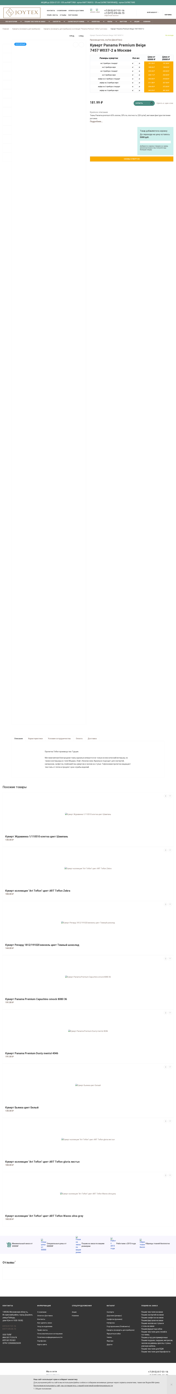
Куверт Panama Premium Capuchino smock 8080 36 (36, 999)
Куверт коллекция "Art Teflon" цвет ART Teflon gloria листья (42, 1161)
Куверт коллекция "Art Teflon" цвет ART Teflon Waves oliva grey (44, 1215)
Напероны (96, 21)
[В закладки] (75, 44)
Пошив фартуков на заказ (152, 1320)
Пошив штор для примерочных (154, 1337)
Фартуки (123, 21)
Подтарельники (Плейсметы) (118, 1326)
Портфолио (73, 15)
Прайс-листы (52, 15)
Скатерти (56, 21)
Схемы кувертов (132, 159)
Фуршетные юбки (114, 1334)
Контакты (51, 10)
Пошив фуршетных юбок (151, 1329)
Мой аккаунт (152, 12)
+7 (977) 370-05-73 (114, 13)
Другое (109, 1344)
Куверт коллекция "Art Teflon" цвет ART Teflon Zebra (37, 890)
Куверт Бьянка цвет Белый (22, 1107)
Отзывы (63, 15)
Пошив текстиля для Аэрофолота (155, 1352)
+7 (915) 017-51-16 (114, 10)
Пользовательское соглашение (49, 1334)
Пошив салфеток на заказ (152, 1318)
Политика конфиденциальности (49, 1337)
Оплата (79, 739)
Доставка (92, 739)
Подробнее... (96, 121)
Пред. (72, 36)
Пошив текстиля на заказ (34, 21)
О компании (61, 10)
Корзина (168, 15)
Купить (139, 103)
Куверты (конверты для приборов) (121, 1330)
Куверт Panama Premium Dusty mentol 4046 (31, 1053)
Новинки (146, 21)
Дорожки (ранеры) (114, 1316)
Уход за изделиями (44, 1326)
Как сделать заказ (44, 1323)
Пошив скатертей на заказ (152, 1315)
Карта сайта (42, 1344)
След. (81, 36)
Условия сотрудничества (59, 739)
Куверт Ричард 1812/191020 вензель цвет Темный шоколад (42, 944)
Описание (18, 739)
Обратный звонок (111, 15)
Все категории (11, 21)
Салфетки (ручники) (76, 21)
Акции (136, 21)
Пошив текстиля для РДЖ (152, 1349)
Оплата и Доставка (76, 10)
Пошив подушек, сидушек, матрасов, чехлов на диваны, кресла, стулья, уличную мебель (157, 1343)
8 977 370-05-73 (9, 1329)
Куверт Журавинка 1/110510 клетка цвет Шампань (36, 836)
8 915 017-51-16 (9, 1326)
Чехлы (109, 21)
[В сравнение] (81, 44)
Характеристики (35, 739)
